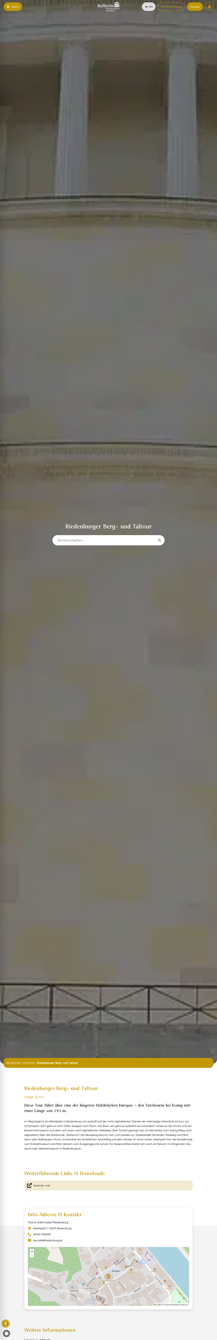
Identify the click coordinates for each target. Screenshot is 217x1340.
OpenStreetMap (171, 1305)
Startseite (28, 1062)
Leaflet (159, 1305)
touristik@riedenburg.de (47, 1240)
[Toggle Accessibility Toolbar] (5, 1323)
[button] (108, 1276)
